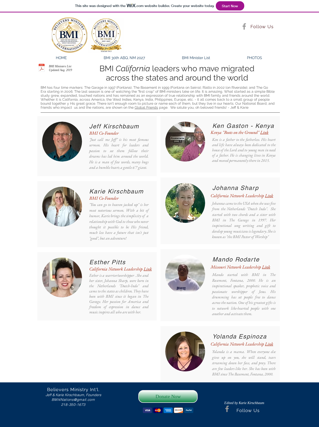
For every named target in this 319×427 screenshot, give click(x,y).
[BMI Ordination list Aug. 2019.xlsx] (41, 68)
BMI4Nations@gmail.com (73, 399)
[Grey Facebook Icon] (244, 26)
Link (148, 269)
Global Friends (146, 107)
